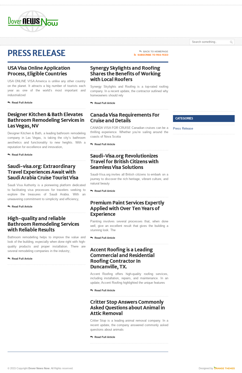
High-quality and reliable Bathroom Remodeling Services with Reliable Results (43, 224)
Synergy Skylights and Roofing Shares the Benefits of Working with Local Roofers (125, 73)
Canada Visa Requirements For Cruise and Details (125, 117)
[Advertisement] (131, 17)
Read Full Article (22, 102)
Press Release (183, 128)
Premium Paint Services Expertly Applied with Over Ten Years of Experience (127, 208)
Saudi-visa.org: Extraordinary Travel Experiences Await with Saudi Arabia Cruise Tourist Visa (43, 171)
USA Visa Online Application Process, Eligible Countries (39, 70)
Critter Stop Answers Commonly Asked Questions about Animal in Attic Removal (127, 307)
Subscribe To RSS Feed (153, 55)
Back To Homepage (155, 51)
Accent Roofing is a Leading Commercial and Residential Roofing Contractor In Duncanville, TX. (122, 258)
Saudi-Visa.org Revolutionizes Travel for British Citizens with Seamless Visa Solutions (124, 161)
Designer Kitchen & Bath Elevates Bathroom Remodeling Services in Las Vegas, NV (46, 120)
